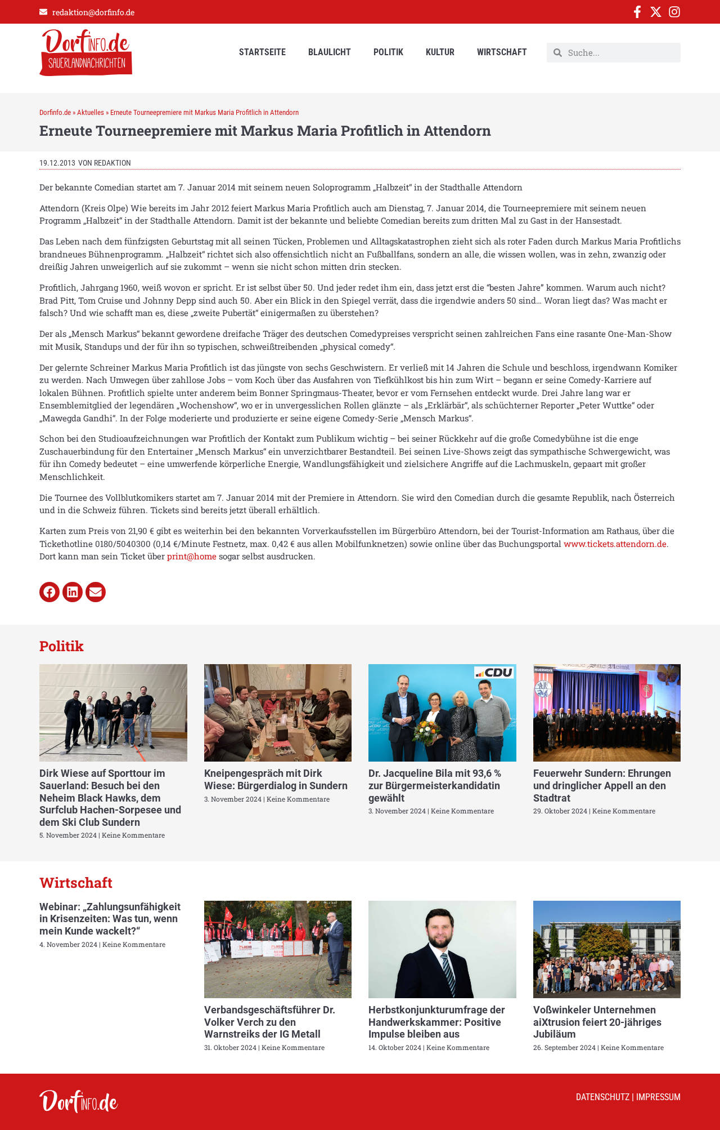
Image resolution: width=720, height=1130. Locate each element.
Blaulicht (329, 52)
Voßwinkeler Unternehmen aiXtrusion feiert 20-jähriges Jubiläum (597, 1022)
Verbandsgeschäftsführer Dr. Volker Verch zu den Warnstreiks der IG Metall (269, 1022)
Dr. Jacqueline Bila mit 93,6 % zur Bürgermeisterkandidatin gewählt (434, 785)
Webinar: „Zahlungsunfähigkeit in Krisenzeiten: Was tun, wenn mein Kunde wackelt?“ (110, 919)
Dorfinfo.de (55, 112)
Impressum (658, 1097)
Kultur (440, 52)
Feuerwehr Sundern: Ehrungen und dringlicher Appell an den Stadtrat (602, 785)
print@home (192, 556)
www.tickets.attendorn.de (615, 543)
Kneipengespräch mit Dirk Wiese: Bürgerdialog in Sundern (276, 779)
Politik (388, 52)
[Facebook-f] (637, 12)
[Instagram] (674, 12)
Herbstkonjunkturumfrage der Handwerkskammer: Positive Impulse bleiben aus (436, 1022)
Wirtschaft (502, 52)
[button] (49, 592)
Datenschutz (602, 1097)
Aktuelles (90, 112)
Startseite (262, 52)
